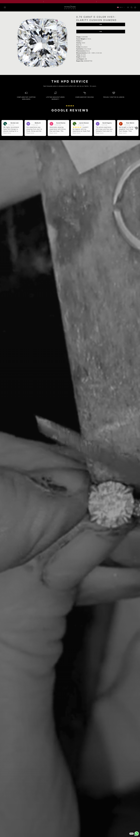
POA (101, 24)
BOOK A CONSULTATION (70, 2)
